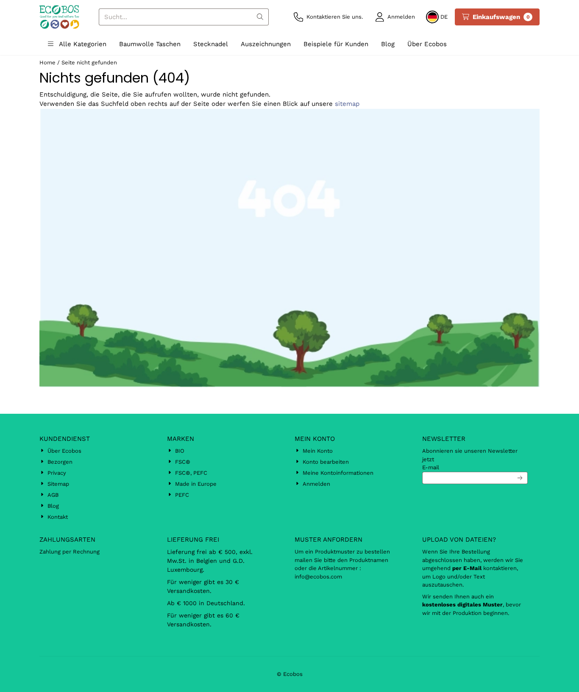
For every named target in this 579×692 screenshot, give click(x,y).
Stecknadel (210, 44)
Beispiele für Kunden (335, 44)
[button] (395, 17)
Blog (388, 44)
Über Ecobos (427, 44)
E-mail (430, 467)
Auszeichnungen (266, 44)
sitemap (347, 104)
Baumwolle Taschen (150, 44)
